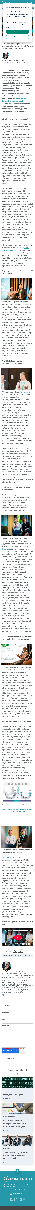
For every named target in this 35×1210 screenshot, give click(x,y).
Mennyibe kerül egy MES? (14, 1095)
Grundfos (5, 549)
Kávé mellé (27, 955)
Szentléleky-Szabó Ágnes (14, 60)
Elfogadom (17, 32)
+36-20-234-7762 (19, 1190)
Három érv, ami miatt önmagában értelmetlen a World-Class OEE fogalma (14, 1124)
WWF (22, 670)
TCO (4, 1090)
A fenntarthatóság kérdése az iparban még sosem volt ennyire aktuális (16, 1155)
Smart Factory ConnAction (12, 955)
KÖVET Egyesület (10, 857)
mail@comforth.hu (19, 1193)
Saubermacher (25, 392)
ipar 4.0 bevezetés (9, 1116)
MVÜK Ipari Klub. (18, 952)
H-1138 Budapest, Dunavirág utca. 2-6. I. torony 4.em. (19, 1185)
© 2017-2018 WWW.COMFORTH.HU (17, 1208)
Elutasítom (17, 37)
